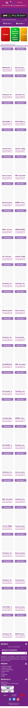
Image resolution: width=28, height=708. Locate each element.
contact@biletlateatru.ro (19, 5)
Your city (8, 23)
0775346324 (6, 5)
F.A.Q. (3, 673)
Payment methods (6, 666)
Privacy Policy (5, 671)
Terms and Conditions (7, 670)
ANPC (3, 676)
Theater (5, 34)
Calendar (21, 23)
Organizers (4, 674)
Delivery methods (6, 668)
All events (19, 2)
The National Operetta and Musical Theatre (15, 34)
